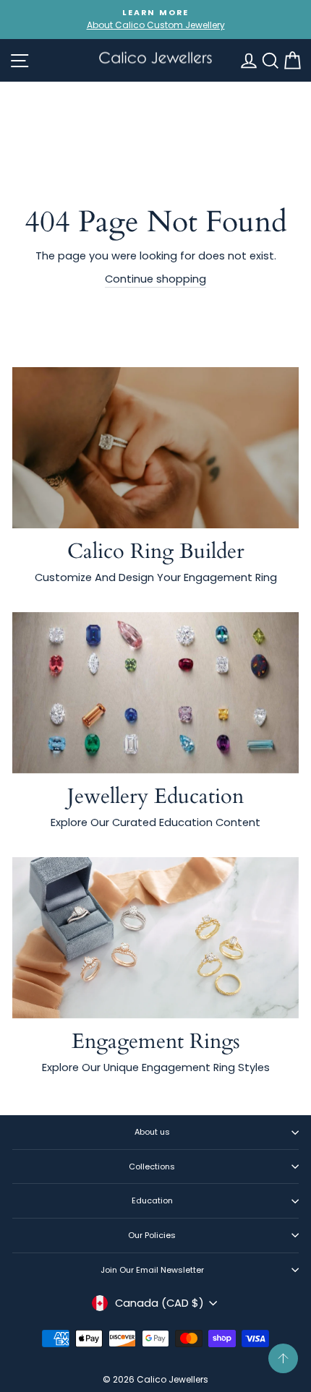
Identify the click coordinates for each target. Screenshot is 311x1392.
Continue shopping (155, 279)
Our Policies (152, 1235)
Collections (152, 1166)
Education (152, 1200)
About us (152, 1132)
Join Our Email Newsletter (152, 1270)
